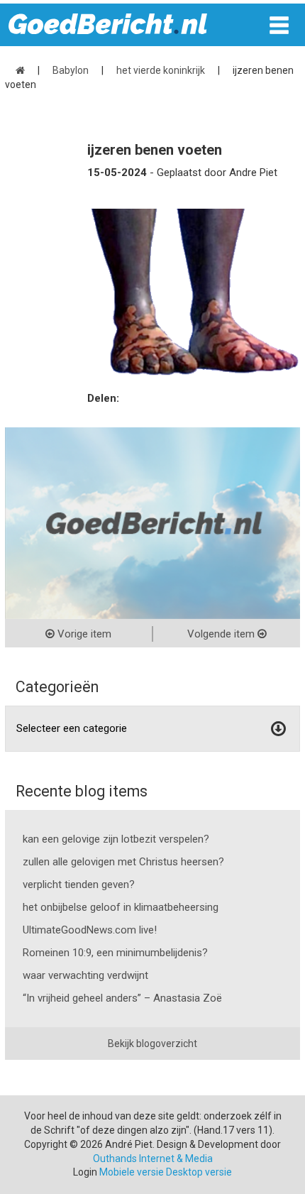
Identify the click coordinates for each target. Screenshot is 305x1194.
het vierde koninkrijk (160, 70)
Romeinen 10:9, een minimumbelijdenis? (115, 952)
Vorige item (83, 634)
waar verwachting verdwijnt (85, 975)
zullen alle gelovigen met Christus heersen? (123, 861)
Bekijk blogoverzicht (152, 1043)
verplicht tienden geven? (79, 884)
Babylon (70, 70)
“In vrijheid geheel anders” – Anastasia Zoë (122, 998)
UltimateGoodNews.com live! (90, 930)
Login (85, 1172)
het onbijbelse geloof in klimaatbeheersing (120, 907)
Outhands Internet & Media (153, 1158)
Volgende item (222, 634)
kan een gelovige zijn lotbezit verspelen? (116, 839)
